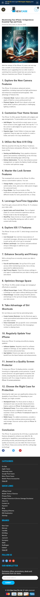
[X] (13, 450)
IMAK (3, 543)
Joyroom (5, 538)
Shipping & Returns (8, 511)
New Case (5, 526)
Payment (5, 506)
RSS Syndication (7, 513)
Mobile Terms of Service (10, 494)
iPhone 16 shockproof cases (25, 406)
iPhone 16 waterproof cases (26, 413)
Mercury (4, 528)
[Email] (6, 450)
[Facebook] (3, 450)
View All (4, 481)
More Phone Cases (8, 476)
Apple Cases (6, 469)
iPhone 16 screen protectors (11, 380)
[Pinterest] (20, 450)
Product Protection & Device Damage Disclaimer (17, 498)
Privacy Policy (6, 496)
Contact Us (5, 503)
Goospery (5, 540)
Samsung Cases (7, 471)
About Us (5, 501)
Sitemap (4, 515)
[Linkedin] (17, 450)
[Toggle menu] (3, 9)
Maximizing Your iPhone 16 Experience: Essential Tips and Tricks (18, 21)
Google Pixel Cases (8, 474)
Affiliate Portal (6, 491)
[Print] (10, 450)
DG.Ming (4, 533)
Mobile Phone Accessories (10, 479)
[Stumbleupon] (13, 561)
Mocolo (4, 535)
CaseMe (4, 530)
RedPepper (5, 545)
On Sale (4, 466)
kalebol (4, 547)
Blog (3, 508)
